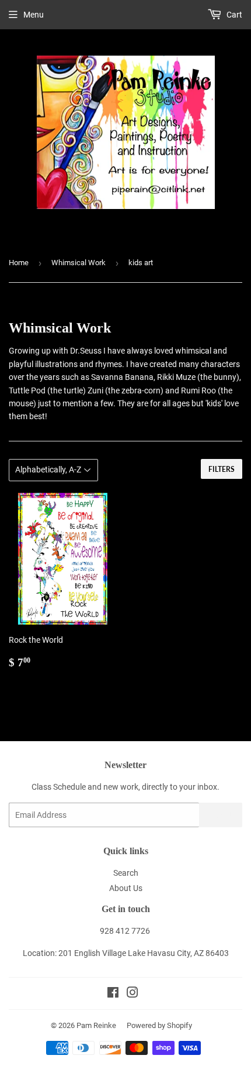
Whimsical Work (78, 262)
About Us (125, 888)
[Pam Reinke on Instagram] (132, 994)
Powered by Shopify (159, 1025)
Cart (233, 14)
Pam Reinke (96, 1025)
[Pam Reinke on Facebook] (113, 994)
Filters (221, 469)
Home (19, 262)
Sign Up (221, 815)
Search (125, 873)
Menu (33, 14)
